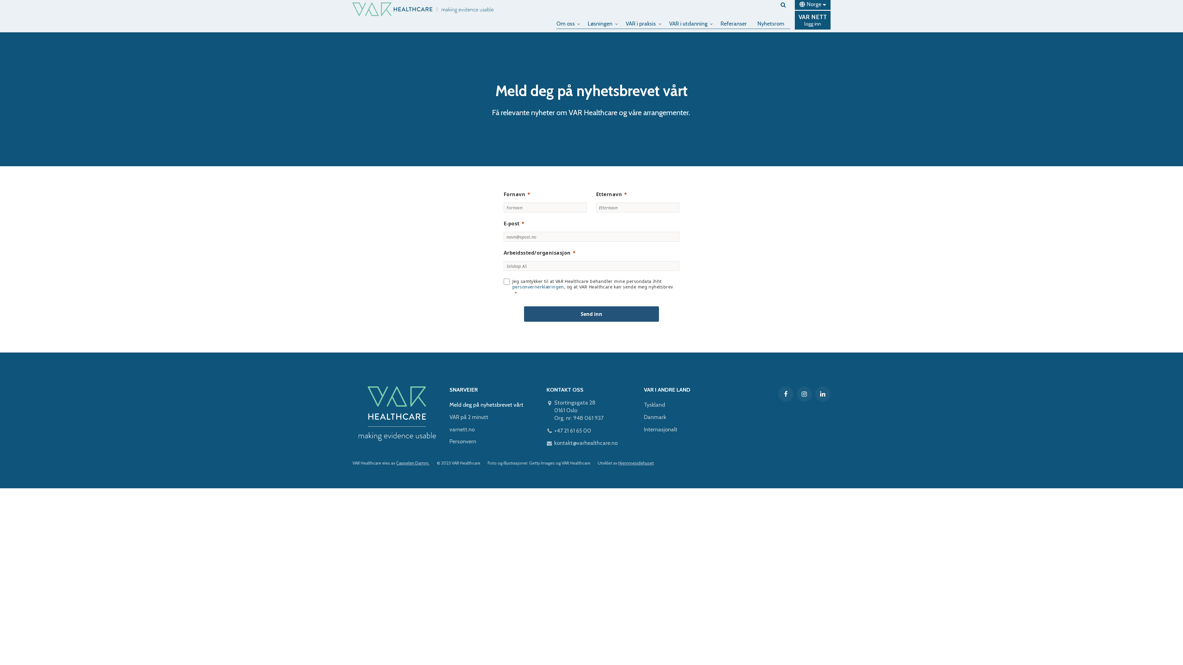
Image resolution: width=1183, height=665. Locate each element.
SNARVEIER (463, 389)
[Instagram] (804, 394)
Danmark (655, 417)
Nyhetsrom (771, 23)
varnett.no (462, 429)
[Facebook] (786, 394)
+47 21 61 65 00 (572, 430)
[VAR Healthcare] (423, 9)
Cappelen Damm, (412, 463)
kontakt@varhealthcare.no (586, 443)
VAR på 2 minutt (468, 417)
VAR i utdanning (688, 23)
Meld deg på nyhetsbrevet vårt (486, 404)
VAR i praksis (641, 23)
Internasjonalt (660, 429)
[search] (785, 5)
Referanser (734, 23)
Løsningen (600, 23)
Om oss (565, 23)
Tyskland (654, 404)
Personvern (462, 441)
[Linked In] (823, 394)
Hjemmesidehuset (636, 463)
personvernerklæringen (538, 287)
